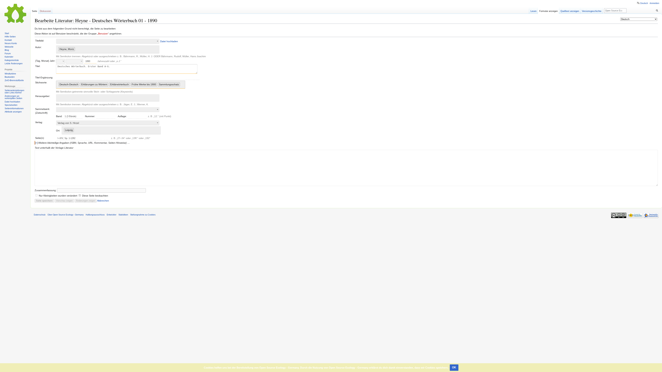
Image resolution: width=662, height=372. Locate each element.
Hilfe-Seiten (10, 36)
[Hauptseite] (15, 14)
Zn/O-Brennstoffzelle (14, 80)
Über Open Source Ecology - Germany (66, 215)
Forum (8, 53)
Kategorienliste (12, 60)
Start (7, 33)
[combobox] (107, 41)
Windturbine (10, 74)
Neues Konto (11, 43)
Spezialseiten (11, 105)
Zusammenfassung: (45, 190)
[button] (36, 143)
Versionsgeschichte (591, 11)
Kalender (9, 57)
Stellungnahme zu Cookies (143, 215)
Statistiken (123, 215)
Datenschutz (40, 215)
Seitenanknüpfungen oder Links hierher (14, 91)
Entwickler (111, 215)
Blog (7, 50)
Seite (34, 11)
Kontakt (8, 40)
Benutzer (103, 33)
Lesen (533, 11)
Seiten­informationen (14, 108)
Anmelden (654, 3)
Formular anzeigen (548, 11)
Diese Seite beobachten (95, 195)
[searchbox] (77, 48)
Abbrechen (103, 200)
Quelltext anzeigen (569, 11)
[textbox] (107, 123)
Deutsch (644, 3)
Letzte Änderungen (14, 63)
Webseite (9, 47)
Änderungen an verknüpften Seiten (13, 97)
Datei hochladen (169, 41)
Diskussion (45, 11)
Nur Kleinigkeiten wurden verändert (58, 195)
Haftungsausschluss (95, 215)
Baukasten (10, 77)
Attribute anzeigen (13, 112)
